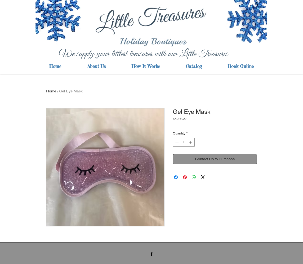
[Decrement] (176, 142)
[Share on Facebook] (176, 177)
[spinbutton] (183, 142)
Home (51, 91)
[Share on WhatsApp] (194, 177)
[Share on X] (203, 177)
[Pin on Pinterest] (185, 177)
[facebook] (151, 254)
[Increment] (191, 142)
